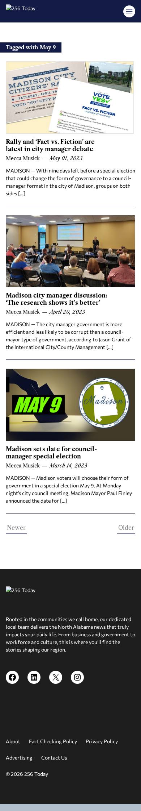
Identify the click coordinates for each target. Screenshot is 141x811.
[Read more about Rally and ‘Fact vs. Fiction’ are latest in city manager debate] (70, 97)
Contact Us (54, 757)
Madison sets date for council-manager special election (51, 452)
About (13, 741)
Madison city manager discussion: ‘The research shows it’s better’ (56, 299)
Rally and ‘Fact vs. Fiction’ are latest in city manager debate (50, 145)
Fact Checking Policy (53, 741)
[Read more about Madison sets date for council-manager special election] (70, 405)
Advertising (19, 757)
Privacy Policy (102, 741)
